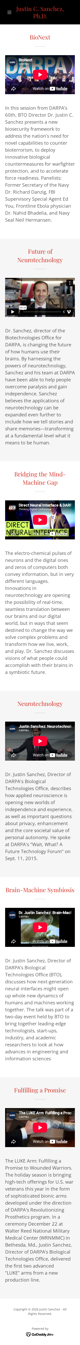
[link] (40, 12)
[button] (10, 12)
